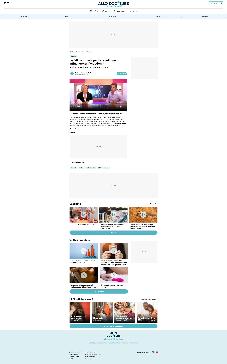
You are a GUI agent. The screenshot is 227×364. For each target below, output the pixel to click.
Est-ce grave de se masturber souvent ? (112, 286)
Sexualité (88, 51)
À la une (24, 17)
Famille (158, 17)
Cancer (124, 343)
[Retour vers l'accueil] (113, 4)
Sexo (83, 51)
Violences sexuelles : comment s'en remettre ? (79, 318)
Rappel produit (102, 343)
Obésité (81, 167)
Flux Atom (88, 359)
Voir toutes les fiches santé (113, 326)
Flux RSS (71, 359)
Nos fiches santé (83, 299)
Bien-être (112, 17)
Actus (107, 11)
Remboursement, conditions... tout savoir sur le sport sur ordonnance (112, 226)
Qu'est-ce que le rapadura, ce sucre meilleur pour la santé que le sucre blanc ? (142, 226)
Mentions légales (73, 354)
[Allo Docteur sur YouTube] (157, 352)
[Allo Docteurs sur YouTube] (8, 3)
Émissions (204, 17)
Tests (135, 11)
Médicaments (133, 343)
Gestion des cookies (91, 352)
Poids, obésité (91, 167)
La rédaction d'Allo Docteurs (86, 73)
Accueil (71, 51)
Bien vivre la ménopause (98, 319)
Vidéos (95, 11)
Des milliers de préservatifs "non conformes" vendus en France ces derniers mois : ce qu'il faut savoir (114, 263)
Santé (67, 17)
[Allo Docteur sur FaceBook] (5, 3)
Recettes (92, 343)
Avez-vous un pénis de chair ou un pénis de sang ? (83, 262)
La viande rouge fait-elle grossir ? (83, 224)
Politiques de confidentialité (93, 354)
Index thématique (90, 356)
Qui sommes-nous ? (74, 352)
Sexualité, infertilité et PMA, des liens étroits (147, 319)
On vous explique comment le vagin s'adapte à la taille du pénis (83, 286)
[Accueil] (113, 336)
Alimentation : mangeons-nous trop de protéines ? (124, 318)
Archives (106, 167)
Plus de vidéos (81, 240)
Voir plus (113, 232)
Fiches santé (121, 11)
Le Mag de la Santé (114, 343)
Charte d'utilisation (74, 356)
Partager (123, 73)
